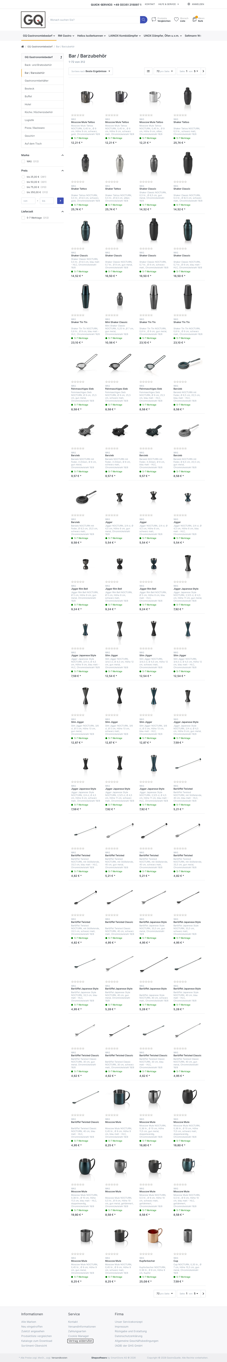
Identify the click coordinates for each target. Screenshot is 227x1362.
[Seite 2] (203, 71)
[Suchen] (144, 20)
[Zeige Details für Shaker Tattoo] (187, 97)
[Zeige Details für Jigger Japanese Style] (187, 564)
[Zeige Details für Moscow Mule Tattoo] (85, 97)
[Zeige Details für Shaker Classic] (153, 163)
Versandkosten (59, 1357)
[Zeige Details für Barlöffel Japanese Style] (153, 897)
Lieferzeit (27, 211)
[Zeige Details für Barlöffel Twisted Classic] (119, 897)
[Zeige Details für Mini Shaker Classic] (119, 297)
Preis (24, 170)
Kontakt (150, 4)
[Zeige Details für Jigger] (119, 497)
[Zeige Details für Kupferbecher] (153, 1236)
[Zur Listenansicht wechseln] (148, 71)
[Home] (22, 46)
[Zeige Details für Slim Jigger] (119, 630)
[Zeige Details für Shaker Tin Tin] (85, 297)
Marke (25, 155)
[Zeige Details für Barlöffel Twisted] (187, 764)
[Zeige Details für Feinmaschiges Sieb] (85, 363)
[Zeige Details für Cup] (187, 1236)
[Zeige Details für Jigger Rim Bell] (85, 564)
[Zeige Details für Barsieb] (187, 363)
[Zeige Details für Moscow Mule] (119, 1097)
